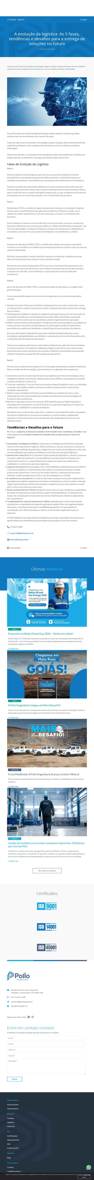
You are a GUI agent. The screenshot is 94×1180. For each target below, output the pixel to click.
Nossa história (12, 1105)
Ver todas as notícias (47, 870)
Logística (10, 1122)
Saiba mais (87, 1174)
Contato (10, 1167)
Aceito (84, 1177)
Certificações (12, 1136)
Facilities (10, 1118)
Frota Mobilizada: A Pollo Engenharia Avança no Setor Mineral (43, 774)
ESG (8, 1144)
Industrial (11, 1126)
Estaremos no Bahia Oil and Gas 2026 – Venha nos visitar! (40, 633)
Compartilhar (15, 548)
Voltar (84, 19)
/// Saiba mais (13, 649)
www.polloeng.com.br (19, 539)
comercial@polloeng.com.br (22, 533)
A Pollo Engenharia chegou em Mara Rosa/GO (34, 705)
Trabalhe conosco (14, 1171)
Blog (9, 1158)
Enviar (14, 1079)
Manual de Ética (13, 1140)
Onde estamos (12, 1109)
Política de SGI (12, 1148)
